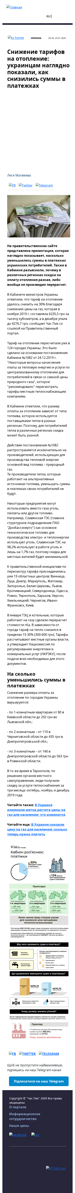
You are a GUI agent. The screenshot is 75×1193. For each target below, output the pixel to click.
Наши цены (19, 1125)
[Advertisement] (37, 128)
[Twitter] (26, 185)
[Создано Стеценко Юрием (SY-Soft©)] (56, 1168)
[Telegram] (44, 185)
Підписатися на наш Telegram (39, 1081)
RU (48, 16)
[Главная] (14, 7)
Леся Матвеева (19, 175)
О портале (17, 1107)
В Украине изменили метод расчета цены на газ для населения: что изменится (36, 810)
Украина (36, 38)
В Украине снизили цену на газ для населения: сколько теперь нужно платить (37, 829)
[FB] (12, 185)
